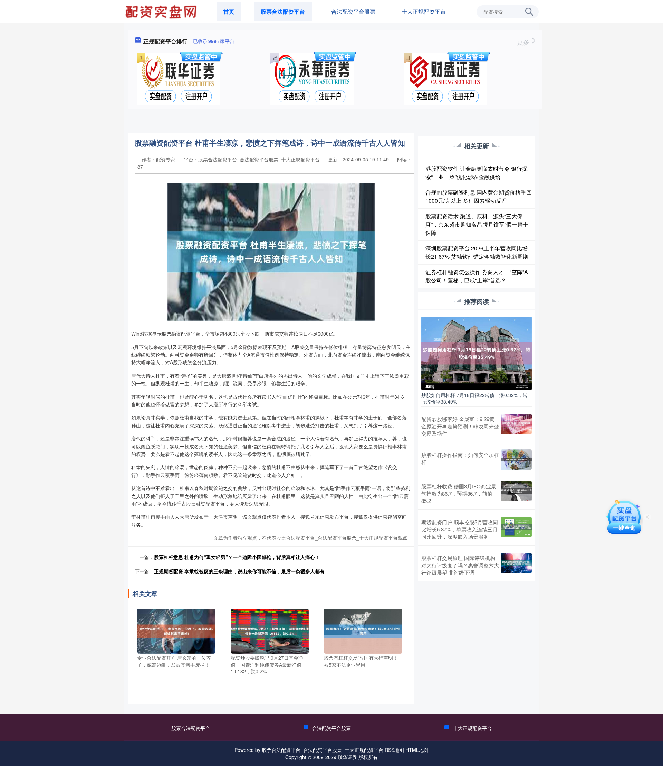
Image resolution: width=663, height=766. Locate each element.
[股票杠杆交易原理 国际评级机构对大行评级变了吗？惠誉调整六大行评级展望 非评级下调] (516, 565)
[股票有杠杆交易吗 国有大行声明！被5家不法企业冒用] (363, 630)
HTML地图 (417, 749)
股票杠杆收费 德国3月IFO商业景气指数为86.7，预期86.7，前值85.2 (458, 493)
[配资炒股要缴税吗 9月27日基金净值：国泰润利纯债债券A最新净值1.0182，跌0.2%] (270, 630)
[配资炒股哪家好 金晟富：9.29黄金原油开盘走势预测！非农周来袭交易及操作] (516, 426)
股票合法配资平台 (283, 12)
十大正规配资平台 (424, 12)
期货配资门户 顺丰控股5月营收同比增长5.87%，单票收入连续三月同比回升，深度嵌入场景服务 (459, 529)
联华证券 (347, 757)
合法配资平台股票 (353, 12)
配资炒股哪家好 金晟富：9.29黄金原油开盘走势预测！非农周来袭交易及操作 (460, 426)
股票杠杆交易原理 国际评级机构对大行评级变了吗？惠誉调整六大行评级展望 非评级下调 (460, 565)
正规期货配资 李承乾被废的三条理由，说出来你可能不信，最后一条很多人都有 (239, 571)
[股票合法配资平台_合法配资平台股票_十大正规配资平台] (162, 11)
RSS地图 (394, 749)
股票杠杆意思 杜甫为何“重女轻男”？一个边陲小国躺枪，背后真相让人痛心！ (237, 557)
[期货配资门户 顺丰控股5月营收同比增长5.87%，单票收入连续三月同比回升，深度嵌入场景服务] (516, 529)
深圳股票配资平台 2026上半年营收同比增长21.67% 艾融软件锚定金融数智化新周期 (476, 252)
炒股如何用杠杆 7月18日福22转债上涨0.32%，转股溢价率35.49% (474, 398)
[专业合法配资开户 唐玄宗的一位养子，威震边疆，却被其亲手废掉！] (176, 630)
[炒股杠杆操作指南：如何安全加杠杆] (516, 459)
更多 (524, 41)
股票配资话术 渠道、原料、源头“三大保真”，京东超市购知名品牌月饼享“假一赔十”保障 (477, 224)
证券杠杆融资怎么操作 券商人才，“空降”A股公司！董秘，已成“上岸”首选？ (476, 276)
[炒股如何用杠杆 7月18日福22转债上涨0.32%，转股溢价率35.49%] (476, 352)
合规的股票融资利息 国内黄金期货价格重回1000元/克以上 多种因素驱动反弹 (478, 196)
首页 (228, 12)
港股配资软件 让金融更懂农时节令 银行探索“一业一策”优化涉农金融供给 (476, 173)
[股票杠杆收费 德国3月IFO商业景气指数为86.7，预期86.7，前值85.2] (516, 493)
